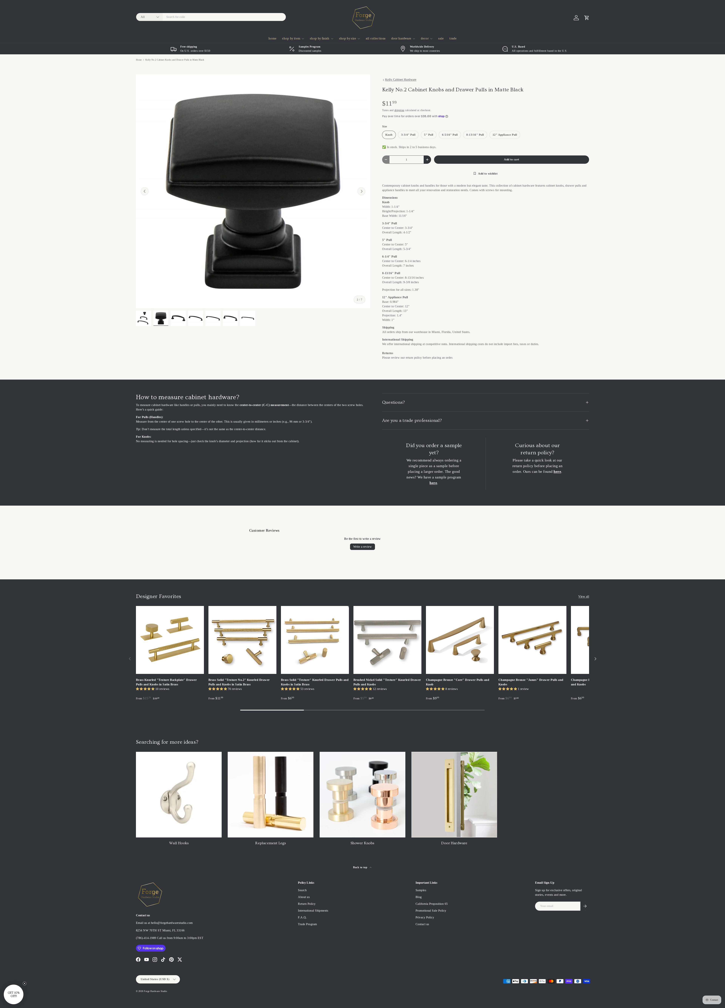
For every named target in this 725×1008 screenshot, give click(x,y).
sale (441, 38)
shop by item (291, 38)
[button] (587, 18)
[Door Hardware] (454, 794)
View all (583, 596)
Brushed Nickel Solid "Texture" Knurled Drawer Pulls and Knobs (387, 682)
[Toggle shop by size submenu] (358, 38)
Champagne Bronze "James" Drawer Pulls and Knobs (530, 682)
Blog (419, 897)
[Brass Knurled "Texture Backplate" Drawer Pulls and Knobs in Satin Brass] (170, 640)
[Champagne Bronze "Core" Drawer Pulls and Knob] (460, 640)
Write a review (362, 546)
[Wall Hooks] (179, 794)
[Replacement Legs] (270, 794)
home (272, 38)
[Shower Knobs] (362, 794)
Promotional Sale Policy (431, 910)
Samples (421, 890)
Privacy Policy (425, 917)
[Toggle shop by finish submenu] (332, 38)
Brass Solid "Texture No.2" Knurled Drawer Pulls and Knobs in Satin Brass (239, 682)
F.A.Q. (302, 917)
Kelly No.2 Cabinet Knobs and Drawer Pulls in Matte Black (174, 60)
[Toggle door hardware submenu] (414, 38)
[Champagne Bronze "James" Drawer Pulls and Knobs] (532, 640)
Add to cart (511, 159)
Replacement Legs (270, 843)
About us (304, 897)
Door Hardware (454, 843)
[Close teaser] (24, 983)
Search (302, 890)
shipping (399, 110)
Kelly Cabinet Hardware (400, 79)
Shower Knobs (362, 843)
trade (453, 38)
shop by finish (319, 38)
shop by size (347, 38)
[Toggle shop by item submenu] (303, 38)
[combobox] (211, 17)
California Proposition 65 (432, 903)
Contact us (422, 924)
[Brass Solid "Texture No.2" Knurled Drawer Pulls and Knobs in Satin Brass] (242, 640)
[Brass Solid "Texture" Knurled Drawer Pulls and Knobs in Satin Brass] (315, 640)
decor (425, 38)
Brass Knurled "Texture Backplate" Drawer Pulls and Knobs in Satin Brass (166, 682)
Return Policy (306, 903)
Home (139, 60)
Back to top (360, 867)
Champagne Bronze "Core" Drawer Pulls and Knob (457, 682)
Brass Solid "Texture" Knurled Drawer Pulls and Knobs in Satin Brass (315, 682)
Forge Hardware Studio (155, 991)
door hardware (401, 38)
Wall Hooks (179, 843)
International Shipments (313, 910)
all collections (376, 38)
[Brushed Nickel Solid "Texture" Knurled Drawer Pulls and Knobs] (387, 640)
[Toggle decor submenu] (431, 38)
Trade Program (307, 924)
